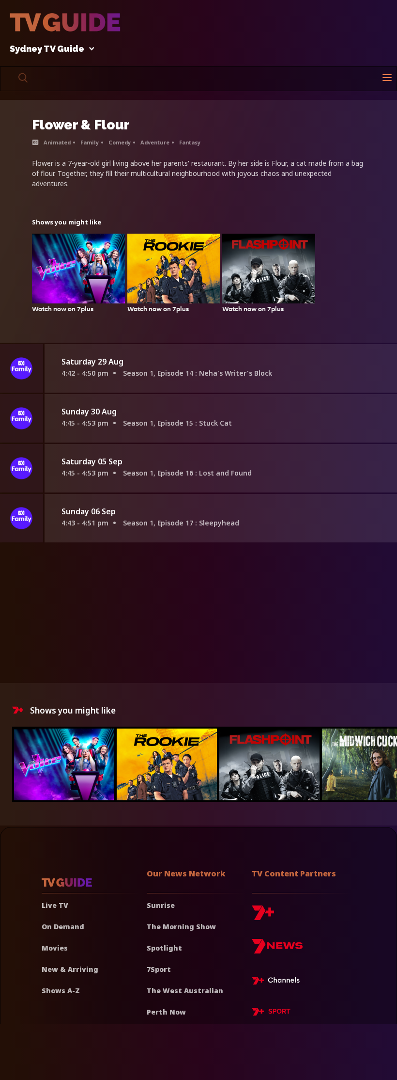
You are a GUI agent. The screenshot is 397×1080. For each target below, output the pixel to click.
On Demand (63, 926)
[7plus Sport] (271, 1013)
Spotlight (164, 948)
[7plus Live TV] (278, 982)
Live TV (55, 905)
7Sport (159, 969)
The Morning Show (181, 926)
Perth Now (166, 1011)
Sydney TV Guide (47, 49)
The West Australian (185, 990)
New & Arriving (70, 969)
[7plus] (263, 916)
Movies (55, 948)
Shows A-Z (61, 990)
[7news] (277, 950)
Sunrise (161, 905)
